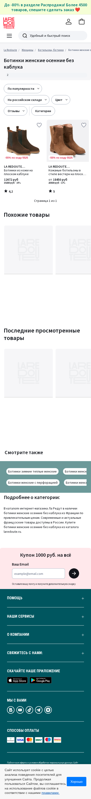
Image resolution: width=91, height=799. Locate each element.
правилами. (51, 793)
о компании (18, 635)
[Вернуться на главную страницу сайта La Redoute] (8, 23)
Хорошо (76, 781)
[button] (81, 21)
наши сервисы (20, 616)
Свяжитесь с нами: (25, 653)
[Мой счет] (68, 21)
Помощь (14, 598)
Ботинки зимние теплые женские (32, 471)
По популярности (21, 89)
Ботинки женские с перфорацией (33, 482)
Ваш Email (20, 564)
